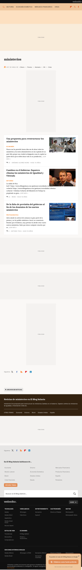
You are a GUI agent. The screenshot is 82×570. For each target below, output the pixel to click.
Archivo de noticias (14, 389)
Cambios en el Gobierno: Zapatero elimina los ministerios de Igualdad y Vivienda (24, 173)
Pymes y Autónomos (23, 537)
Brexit (34, 412)
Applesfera (8, 518)
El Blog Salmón (24, 534)
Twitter (75, 7)
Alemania (37, 67)
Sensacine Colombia (38, 556)
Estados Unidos (43, 412)
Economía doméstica (24, 7)
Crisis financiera (10, 480)
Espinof (37, 515)
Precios (29, 67)
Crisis (57, 7)
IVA (44, 67)
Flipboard (71, 7)
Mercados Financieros (63, 468)
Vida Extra (23, 515)
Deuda (32, 480)
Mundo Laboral (9, 472)
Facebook (78, 7)
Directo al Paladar (55, 512)
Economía (10, 146)
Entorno (9, 181)
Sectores (10, 7)
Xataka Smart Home (9, 521)
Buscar (74, 494)
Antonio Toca (16, 231)
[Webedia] (77, 1)
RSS (21, 371)
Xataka (7, 512)
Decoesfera (8, 537)
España (52, 412)
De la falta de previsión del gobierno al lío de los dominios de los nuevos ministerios (25, 207)
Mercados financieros (43, 7)
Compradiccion (9, 540)
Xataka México (9, 553)
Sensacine (38, 512)
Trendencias (8, 534)
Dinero (22, 67)
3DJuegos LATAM (25, 553)
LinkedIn (30, 371)
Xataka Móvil (8, 515)
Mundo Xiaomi (9, 525)
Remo (14, 197)
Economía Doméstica (37, 472)
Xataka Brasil (8, 556)
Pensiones (59, 480)
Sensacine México (40, 553)
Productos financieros (63, 472)
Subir (72, 502)
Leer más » (24, 193)
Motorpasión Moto (71, 515)
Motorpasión (70, 512)
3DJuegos (23, 512)
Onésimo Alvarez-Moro (20, 162)
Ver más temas (10, 485)
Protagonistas (12, 215)
